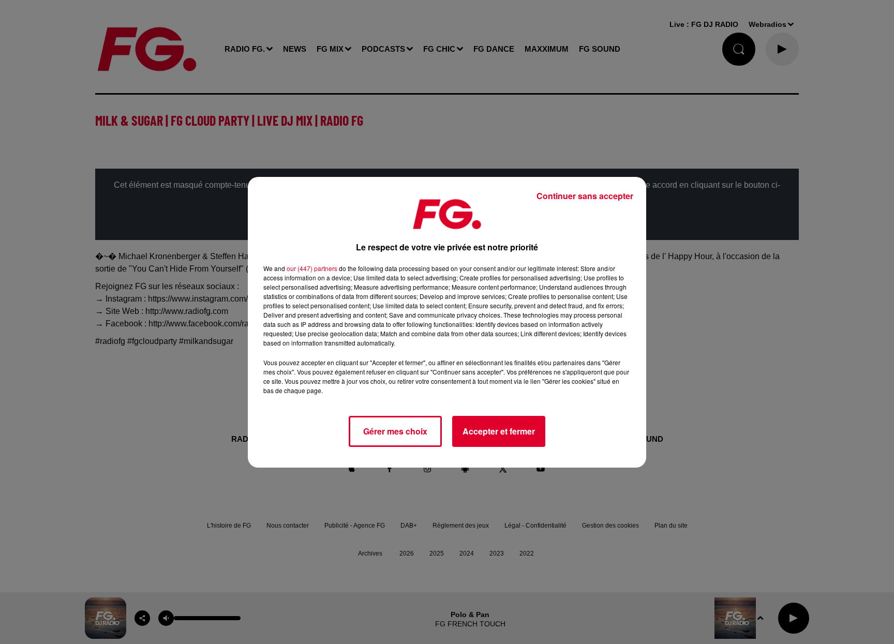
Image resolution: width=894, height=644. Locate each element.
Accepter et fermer (499, 431)
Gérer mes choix (395, 431)
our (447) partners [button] (312, 268)
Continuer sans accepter (585, 196)
